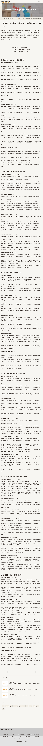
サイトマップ (26, 738)
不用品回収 (7, 706)
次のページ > (38, 672)
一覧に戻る (21, 672)
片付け (27, 706)
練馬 (3, 706)
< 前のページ (4, 672)
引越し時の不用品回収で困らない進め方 (22, 49)
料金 (34, 706)
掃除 (19, 706)
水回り (37, 706)
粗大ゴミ (23, 706)
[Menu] (41, 1)
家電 (13, 706)
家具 (11, 706)
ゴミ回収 (30, 706)
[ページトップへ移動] (41, 730)
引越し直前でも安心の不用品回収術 (19, 47)
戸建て (17, 706)
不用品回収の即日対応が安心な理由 (21, 51)
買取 (3, 708)
